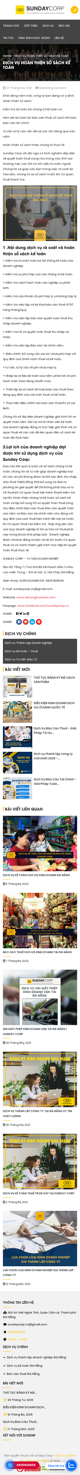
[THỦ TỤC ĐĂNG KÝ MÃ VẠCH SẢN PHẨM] (17, 687)
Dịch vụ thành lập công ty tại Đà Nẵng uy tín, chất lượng (37, 1114)
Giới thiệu (31, 25)
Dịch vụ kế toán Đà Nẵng (24, 1365)
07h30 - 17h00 (17, 1339)
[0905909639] (10, 1465)
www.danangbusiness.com (36, 597)
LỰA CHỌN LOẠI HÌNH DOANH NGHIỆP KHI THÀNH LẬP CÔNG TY (38, 1273)
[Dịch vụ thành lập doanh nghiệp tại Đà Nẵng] (40, 9)
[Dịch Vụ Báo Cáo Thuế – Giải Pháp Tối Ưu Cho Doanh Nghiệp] (17, 737)
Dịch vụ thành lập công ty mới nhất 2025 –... (53, 756)
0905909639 (16, 1332)
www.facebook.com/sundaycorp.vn (43, 605)
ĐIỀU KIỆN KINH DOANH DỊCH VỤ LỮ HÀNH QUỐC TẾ (54, 705)
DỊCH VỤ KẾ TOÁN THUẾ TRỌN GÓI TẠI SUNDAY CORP (38, 1193)
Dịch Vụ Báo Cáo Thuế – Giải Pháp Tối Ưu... (55, 731)
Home (7, 56)
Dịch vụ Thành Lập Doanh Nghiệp (28, 643)
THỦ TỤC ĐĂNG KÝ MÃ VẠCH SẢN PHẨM (54, 680)
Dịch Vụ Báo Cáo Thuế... (21, 1422)
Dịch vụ (48, 25)
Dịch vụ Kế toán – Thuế (21, 651)
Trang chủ (11, 25)
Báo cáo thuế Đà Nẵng (23, 1374)
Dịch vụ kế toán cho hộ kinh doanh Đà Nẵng (36, 875)
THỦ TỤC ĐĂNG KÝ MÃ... (20, 1392)
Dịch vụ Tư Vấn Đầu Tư (21, 659)
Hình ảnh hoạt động (34, 38)
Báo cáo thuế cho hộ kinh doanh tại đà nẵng (37, 952)
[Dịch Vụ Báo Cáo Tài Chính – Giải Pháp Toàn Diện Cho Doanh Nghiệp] (17, 788)
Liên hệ (59, 38)
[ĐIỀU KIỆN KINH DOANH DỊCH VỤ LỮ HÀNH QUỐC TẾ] (17, 712)
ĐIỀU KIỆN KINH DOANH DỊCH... (24, 1407)
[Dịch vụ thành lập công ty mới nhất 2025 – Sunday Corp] (17, 763)
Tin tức (8, 38)
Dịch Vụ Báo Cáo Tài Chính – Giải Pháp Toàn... (55, 782)
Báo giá (64, 25)
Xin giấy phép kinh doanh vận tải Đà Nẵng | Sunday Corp (35, 1031)
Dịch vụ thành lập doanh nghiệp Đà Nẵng (36, 1357)
